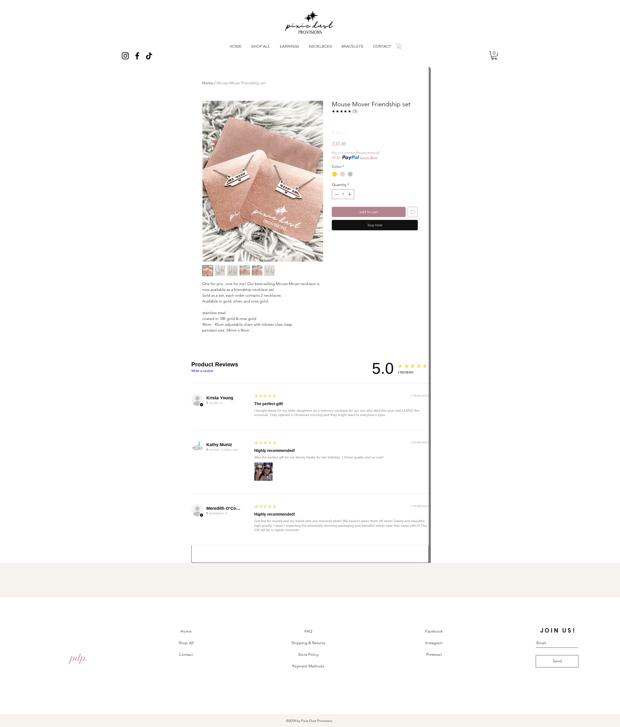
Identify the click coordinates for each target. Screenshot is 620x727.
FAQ (308, 631)
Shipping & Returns (308, 643)
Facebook (434, 631)
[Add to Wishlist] (413, 212)
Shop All (186, 643)
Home (207, 83)
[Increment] (350, 194)
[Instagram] (125, 56)
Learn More (368, 157)
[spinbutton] (343, 194)
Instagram (433, 643)
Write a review (202, 371)
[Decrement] (336, 194)
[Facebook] (137, 56)
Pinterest (434, 654)
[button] (399, 46)
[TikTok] (149, 56)
